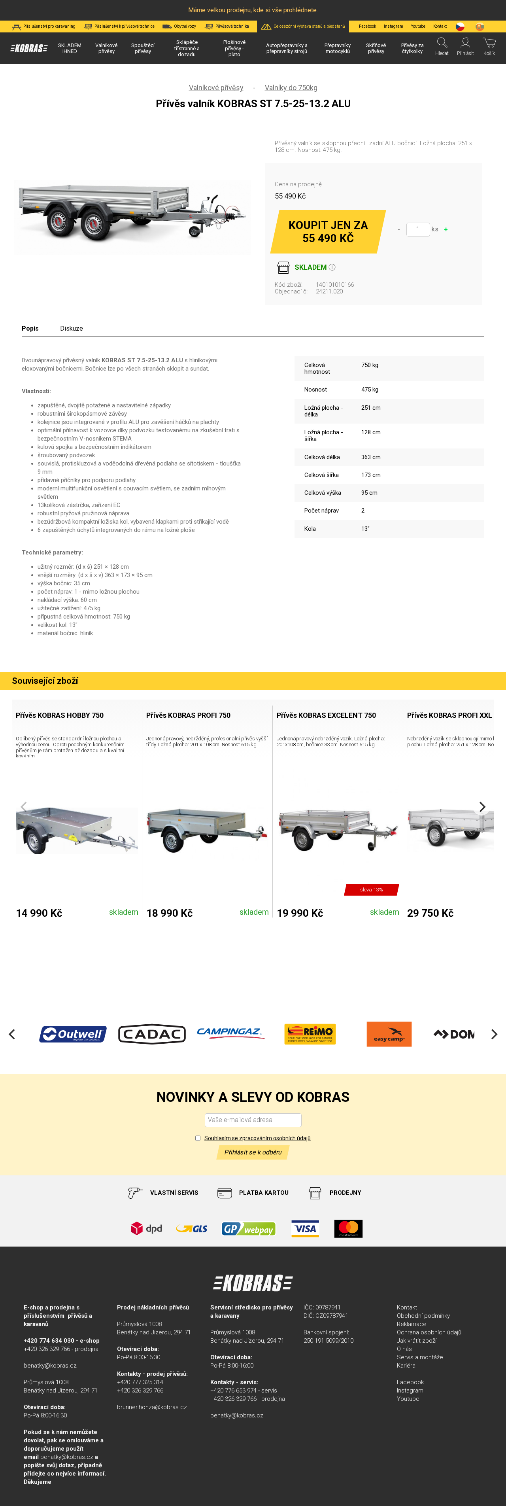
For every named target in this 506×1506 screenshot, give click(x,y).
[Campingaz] (229, 1034)
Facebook (367, 26)
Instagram (393, 26)
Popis (30, 328)
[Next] (481, 806)
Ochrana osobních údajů (429, 1332)
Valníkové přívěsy (216, 87)
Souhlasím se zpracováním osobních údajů (257, 1138)
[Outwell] (71, 1034)
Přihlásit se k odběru (253, 1152)
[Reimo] (308, 1034)
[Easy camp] (387, 1034)
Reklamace (412, 1324)
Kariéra (406, 1365)
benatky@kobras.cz (50, 1365)
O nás (404, 1349)
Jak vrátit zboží (416, 1340)
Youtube (418, 26)
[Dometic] (466, 1034)
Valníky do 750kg (291, 87)
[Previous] (12, 1034)
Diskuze (71, 328)
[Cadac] (150, 1034)
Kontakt (407, 1307)
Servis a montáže (420, 1357)
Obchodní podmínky (423, 1315)
